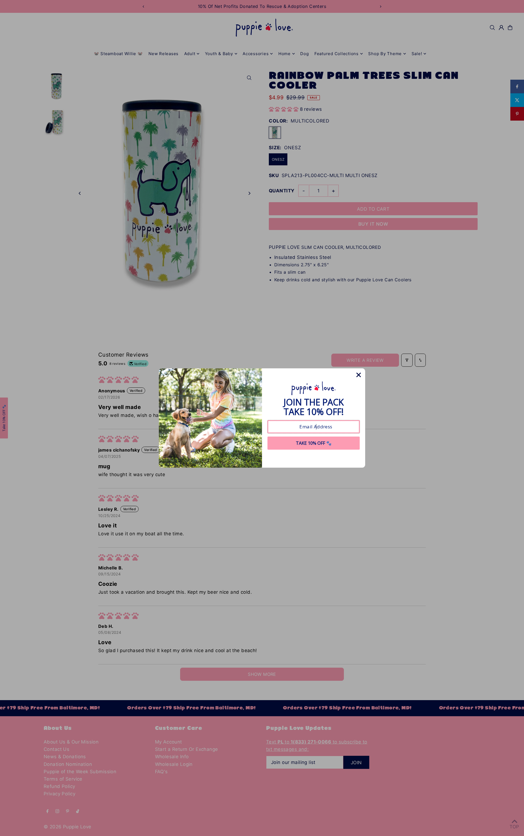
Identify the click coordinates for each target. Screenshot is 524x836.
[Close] (358, 375)
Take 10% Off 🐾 (314, 443)
